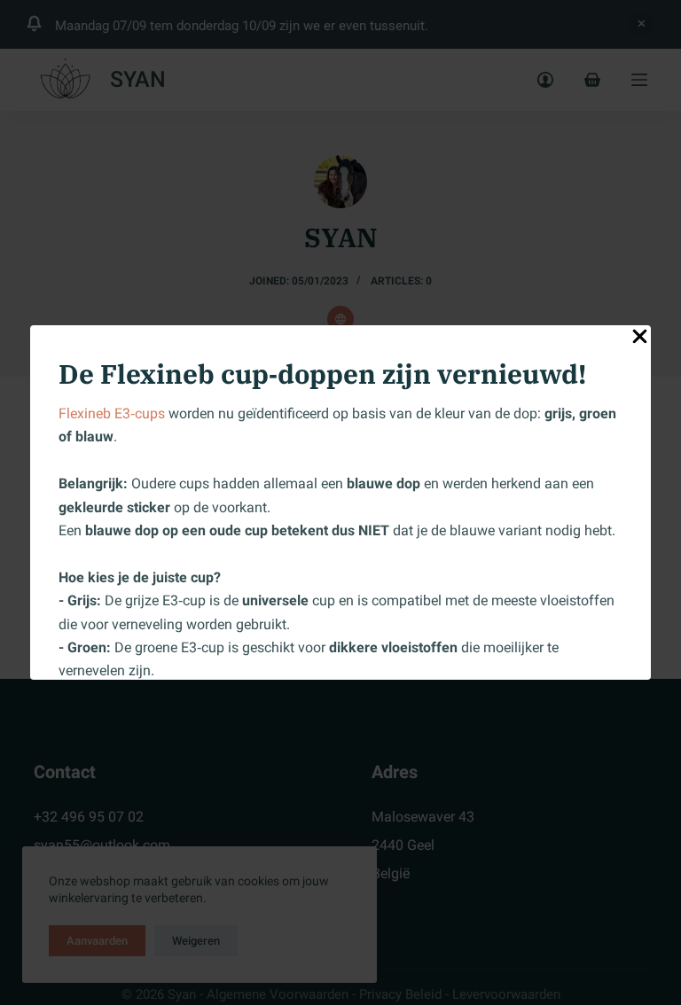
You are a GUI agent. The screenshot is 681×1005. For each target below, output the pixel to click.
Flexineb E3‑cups (112, 413)
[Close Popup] (640, 339)
